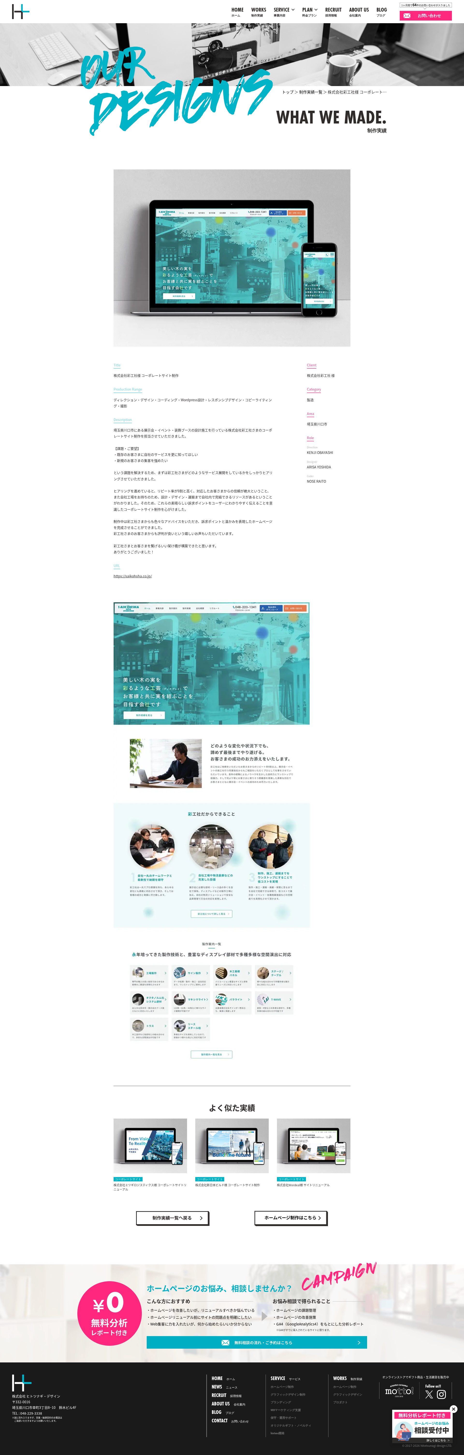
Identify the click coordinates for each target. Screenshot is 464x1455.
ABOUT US (359, 12)
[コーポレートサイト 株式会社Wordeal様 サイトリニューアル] (313, 1146)
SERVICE (282, 12)
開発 (277, 1433)
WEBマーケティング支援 (286, 1410)
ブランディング (281, 1402)
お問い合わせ (429, 15)
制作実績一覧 (310, 92)
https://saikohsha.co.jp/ (133, 576)
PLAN (309, 12)
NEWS (225, 1386)
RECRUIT (333, 12)
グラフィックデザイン (347, 1395)
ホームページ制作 (282, 1387)
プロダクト (340, 1402)
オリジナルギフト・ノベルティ (291, 1425)
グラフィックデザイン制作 (288, 1395)
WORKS (258, 12)
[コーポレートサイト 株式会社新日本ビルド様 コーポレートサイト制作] (232, 1146)
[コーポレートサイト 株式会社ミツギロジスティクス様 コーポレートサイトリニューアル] (150, 1146)
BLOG (382, 12)
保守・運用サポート (284, 1418)
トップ (288, 92)
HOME (238, 12)
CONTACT (230, 1420)
